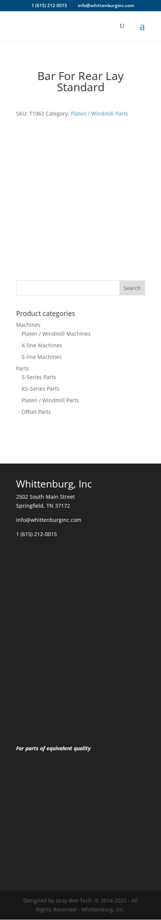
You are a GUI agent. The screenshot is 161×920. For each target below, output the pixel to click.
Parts (22, 368)
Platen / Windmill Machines (56, 333)
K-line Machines (42, 345)
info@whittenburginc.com (48, 519)
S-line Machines (42, 356)
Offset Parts (36, 411)
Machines (28, 324)
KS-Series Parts (41, 388)
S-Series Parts (39, 377)
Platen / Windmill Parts (99, 113)
